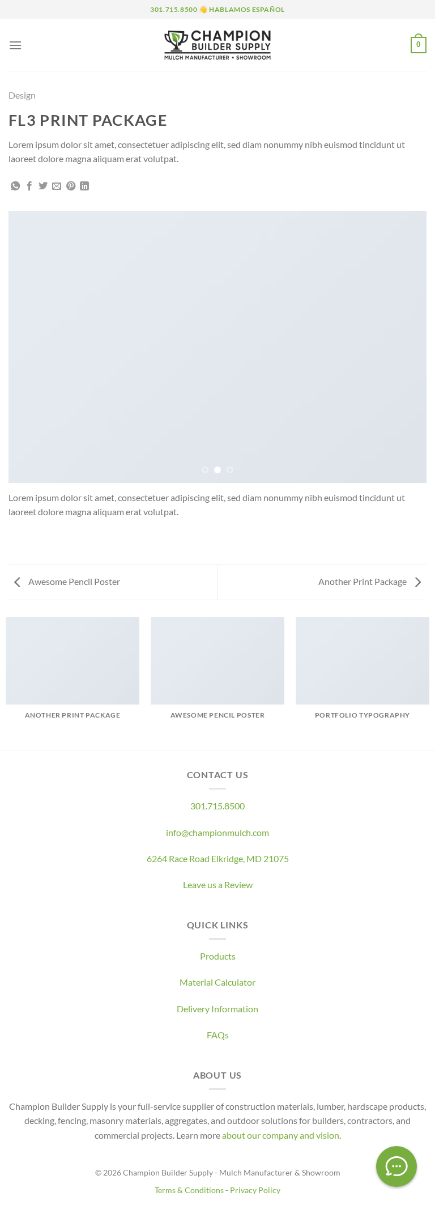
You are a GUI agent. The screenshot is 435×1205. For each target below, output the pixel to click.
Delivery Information (217, 1008)
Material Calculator (217, 982)
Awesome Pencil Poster (73, 581)
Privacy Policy (255, 1190)
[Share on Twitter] (43, 186)
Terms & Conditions (189, 1190)
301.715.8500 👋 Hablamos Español (217, 9)
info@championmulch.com (217, 832)
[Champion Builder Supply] (217, 45)
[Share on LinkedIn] (84, 186)
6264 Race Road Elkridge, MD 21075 (218, 858)
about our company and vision (280, 1135)
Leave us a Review (218, 884)
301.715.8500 (217, 805)
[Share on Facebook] (29, 186)
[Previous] (31, 347)
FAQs (218, 1034)
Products (218, 956)
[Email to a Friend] (56, 186)
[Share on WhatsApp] (15, 186)
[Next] (404, 347)
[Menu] (15, 45)
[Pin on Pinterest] (70, 186)
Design (22, 95)
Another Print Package (363, 581)
